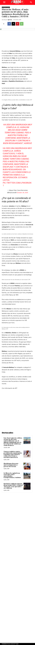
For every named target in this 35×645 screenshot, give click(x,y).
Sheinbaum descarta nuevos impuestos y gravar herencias (11, 465)
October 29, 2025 (22, 192)
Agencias (10, 19)
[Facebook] (9, 24)
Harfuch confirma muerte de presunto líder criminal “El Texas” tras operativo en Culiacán (13, 486)
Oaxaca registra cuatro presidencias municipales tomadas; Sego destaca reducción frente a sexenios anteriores (13, 454)
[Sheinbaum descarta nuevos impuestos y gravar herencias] (27, 466)
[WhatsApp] (21, 24)
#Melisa (16, 156)
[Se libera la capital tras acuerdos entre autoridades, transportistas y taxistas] (27, 475)
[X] (13, 24)
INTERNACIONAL (6, 7)
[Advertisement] (17, 410)
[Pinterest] (17, 24)
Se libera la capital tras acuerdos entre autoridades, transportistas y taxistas (12, 475)
